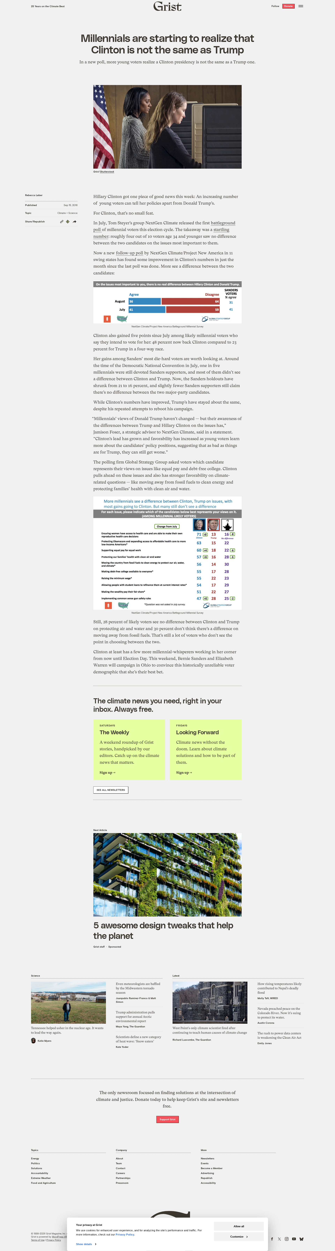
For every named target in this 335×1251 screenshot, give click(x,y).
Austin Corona (266, 1022)
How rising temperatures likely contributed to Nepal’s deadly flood (280, 988)
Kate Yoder (122, 1046)
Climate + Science (67, 212)
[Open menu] (301, 6)
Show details (84, 1244)
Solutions (36, 1168)
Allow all (239, 1226)
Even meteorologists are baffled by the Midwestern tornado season (138, 988)
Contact (120, 1168)
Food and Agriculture (43, 1182)
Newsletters (207, 1158)
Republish (206, 1177)
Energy (35, 1158)
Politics (35, 1163)
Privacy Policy (53, 1240)
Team (119, 1163)
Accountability (39, 1173)
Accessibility (208, 1182)
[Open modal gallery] (167, 302)
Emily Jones (265, 1043)
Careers (120, 1173)
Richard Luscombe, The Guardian (192, 1039)
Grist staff (99, 946)
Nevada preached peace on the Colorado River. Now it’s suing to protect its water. (279, 1013)
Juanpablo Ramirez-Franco (132, 998)
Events (205, 1163)
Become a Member (211, 1168)
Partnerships (123, 1177)
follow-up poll (129, 253)
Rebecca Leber (33, 195)
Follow (275, 6)
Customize (236, 1236)
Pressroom (122, 1182)
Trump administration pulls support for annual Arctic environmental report (135, 1016)
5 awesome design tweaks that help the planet (163, 930)
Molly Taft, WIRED (268, 998)
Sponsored (114, 946)
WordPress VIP (59, 1236)
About (119, 1158)
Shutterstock (107, 171)
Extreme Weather (41, 1177)
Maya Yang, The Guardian (130, 1026)
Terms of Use (37, 1240)
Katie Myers (44, 1040)
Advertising (207, 1173)
